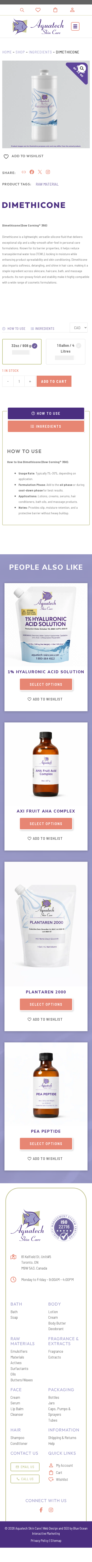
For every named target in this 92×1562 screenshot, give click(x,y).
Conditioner (18, 1443)
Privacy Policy (39, 1541)
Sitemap (55, 1541)
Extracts (54, 1357)
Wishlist (62, 1479)
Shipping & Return (61, 1437)
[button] (75, 26)
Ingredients (40, 52)
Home (7, 52)
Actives (16, 1362)
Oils (13, 1374)
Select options (46, 684)
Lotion (53, 1311)
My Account (64, 1465)
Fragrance (55, 1351)
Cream (53, 1317)
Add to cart (54, 381)
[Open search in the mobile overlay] (22, 10)
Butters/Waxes (21, 1380)
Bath (14, 1311)
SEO (66, 1528)
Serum (15, 1403)
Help (51, 1443)
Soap (14, 1317)
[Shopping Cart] (60, 10)
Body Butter (57, 1323)
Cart (59, 1472)
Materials (17, 1357)
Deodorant (56, 1328)
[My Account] (72, 10)
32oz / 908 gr (21, 345)
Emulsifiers (18, 1351)
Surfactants (19, 1368)
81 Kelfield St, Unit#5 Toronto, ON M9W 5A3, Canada (36, 1262)
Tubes (52, 1420)
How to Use (16, 328)
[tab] (46, 413)
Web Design (50, 1528)
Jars (51, 1403)
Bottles (53, 1397)
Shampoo (17, 1437)
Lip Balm (16, 1408)
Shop (20, 52)
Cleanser (16, 1414)
